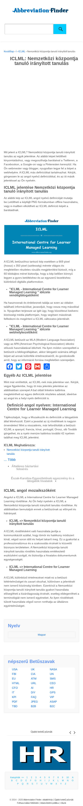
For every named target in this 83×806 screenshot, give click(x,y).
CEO (53, 683)
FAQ (33, 697)
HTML (15, 683)
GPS (52, 692)
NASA (53, 669)
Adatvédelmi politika (49, 803)
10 (67, 777)
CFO (15, 687)
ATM (33, 678)
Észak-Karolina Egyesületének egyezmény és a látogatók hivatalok (42, 480)
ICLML (21, 51)
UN (52, 674)
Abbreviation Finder (32, 800)
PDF (14, 701)
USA (14, 669)
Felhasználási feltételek (28, 803)
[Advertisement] (41, 109)
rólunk (63, 803)
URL (33, 683)
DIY (33, 692)
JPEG (34, 701)
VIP (52, 697)
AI (32, 687)
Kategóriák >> (17, 777)
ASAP (53, 701)
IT (13, 692)
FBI (14, 674)
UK (33, 669)
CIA (33, 674)
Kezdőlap (9, 51)
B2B (33, 706)
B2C (52, 706)
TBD (14, 706)
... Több (10, 460)
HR (52, 687)
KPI (14, 697)
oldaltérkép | (48, 800)
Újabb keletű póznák (41, 731)
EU (14, 678)
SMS (53, 678)
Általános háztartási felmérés (25, 468)
